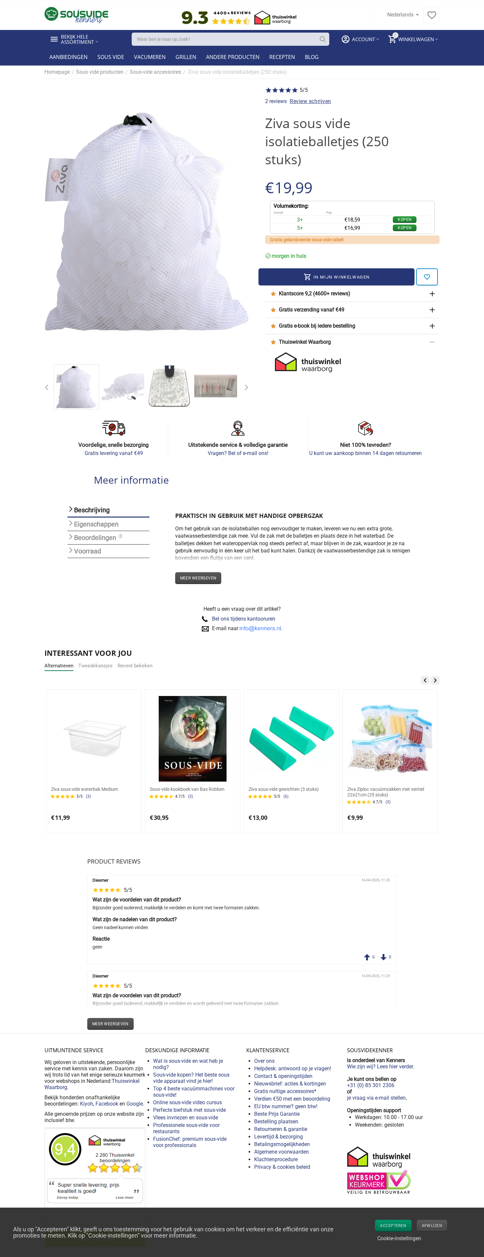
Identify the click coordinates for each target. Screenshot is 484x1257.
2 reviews (276, 101)
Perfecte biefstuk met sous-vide (189, 1110)
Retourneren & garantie (280, 1129)
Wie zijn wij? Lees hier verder (380, 1066)
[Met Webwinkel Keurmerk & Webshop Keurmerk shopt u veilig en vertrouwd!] (380, 1169)
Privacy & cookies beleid (282, 1167)
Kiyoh (86, 1104)
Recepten (282, 57)
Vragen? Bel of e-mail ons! (238, 453)
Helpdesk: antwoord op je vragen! (292, 1068)
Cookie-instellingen (399, 1238)
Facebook (106, 1104)
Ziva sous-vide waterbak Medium (84, 789)
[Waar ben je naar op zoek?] (322, 39)
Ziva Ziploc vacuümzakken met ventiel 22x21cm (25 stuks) (385, 792)
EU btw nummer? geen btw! (285, 1106)
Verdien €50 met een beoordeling (292, 1099)
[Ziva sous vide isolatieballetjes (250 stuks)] (146, 222)
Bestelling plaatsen (276, 1121)
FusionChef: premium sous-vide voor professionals (190, 1142)
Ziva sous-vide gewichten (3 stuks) (284, 789)
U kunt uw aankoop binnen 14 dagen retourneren (365, 453)
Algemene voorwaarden (281, 1152)
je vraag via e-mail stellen (376, 1098)
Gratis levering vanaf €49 (114, 453)
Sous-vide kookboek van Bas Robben (187, 789)
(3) (88, 796)
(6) (285, 796)
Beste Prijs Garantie (277, 1114)
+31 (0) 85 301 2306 (370, 1085)
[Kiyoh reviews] (95, 1188)
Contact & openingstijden (283, 1076)
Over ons (264, 1061)
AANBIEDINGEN (68, 57)
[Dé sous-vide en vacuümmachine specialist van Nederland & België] (76, 15)
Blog (312, 57)
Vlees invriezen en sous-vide (185, 1117)
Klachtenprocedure (276, 1159)
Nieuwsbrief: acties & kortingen (290, 1084)
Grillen (185, 57)
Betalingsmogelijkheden (282, 1144)
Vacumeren (150, 57)
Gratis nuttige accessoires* (285, 1091)
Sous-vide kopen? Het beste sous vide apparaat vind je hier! (191, 1078)
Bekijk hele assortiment (77, 39)
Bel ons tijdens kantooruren (243, 619)
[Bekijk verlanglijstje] (431, 18)
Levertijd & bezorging (278, 1137)
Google (134, 1104)
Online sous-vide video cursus (187, 1102)
